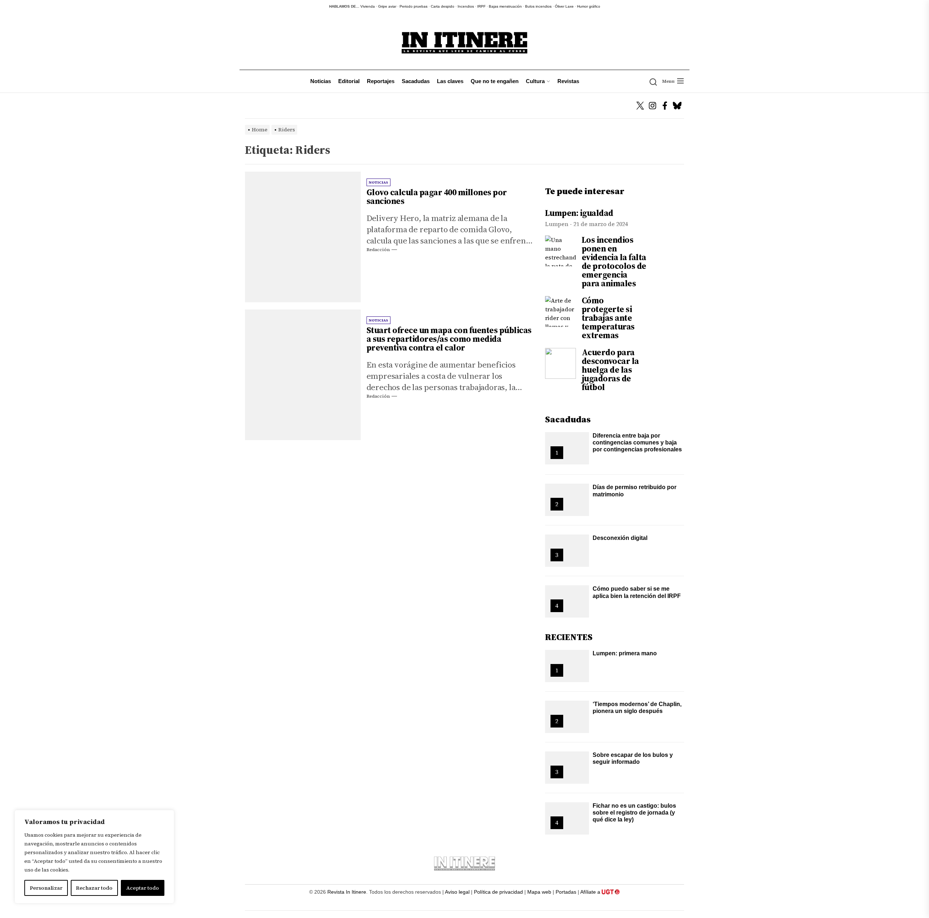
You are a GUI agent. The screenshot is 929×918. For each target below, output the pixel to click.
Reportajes (380, 81)
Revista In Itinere (346, 892)
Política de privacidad (498, 892)
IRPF (481, 6)
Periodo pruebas (413, 6)
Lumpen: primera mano (625, 653)
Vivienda (367, 6)
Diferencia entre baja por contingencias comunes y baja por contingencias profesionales (637, 442)
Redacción (378, 250)
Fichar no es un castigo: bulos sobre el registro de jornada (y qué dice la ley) (634, 813)
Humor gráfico (588, 6)
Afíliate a (591, 892)
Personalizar (46, 888)
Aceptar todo (142, 888)
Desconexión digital (620, 538)
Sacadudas (416, 81)
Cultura (535, 81)
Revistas (568, 81)
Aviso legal (457, 892)
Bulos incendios (538, 6)
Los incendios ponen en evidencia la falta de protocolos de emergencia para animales (614, 261)
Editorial (349, 81)
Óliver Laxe (564, 6)
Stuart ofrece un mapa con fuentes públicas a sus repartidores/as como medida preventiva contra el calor (449, 338)
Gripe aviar (387, 6)
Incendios (466, 6)
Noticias (320, 81)
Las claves (450, 81)
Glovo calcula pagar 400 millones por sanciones (437, 197)
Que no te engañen (495, 81)
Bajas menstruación (505, 6)
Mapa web (539, 892)
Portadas (566, 892)
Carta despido (442, 6)
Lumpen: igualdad (579, 213)
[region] (94, 856)
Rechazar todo (94, 888)
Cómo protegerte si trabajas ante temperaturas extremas (608, 318)
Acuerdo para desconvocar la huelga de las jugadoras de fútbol (610, 370)
